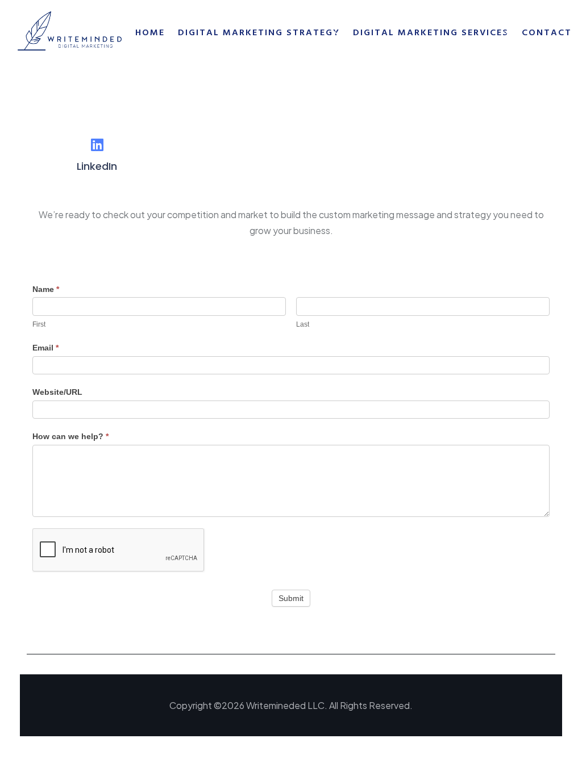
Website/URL (57, 392)
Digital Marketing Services (431, 32)
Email (45, 347)
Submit (291, 598)
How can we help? (70, 436)
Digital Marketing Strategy (259, 32)
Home (150, 32)
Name (45, 289)
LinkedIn (97, 166)
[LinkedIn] (97, 144)
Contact (547, 32)
